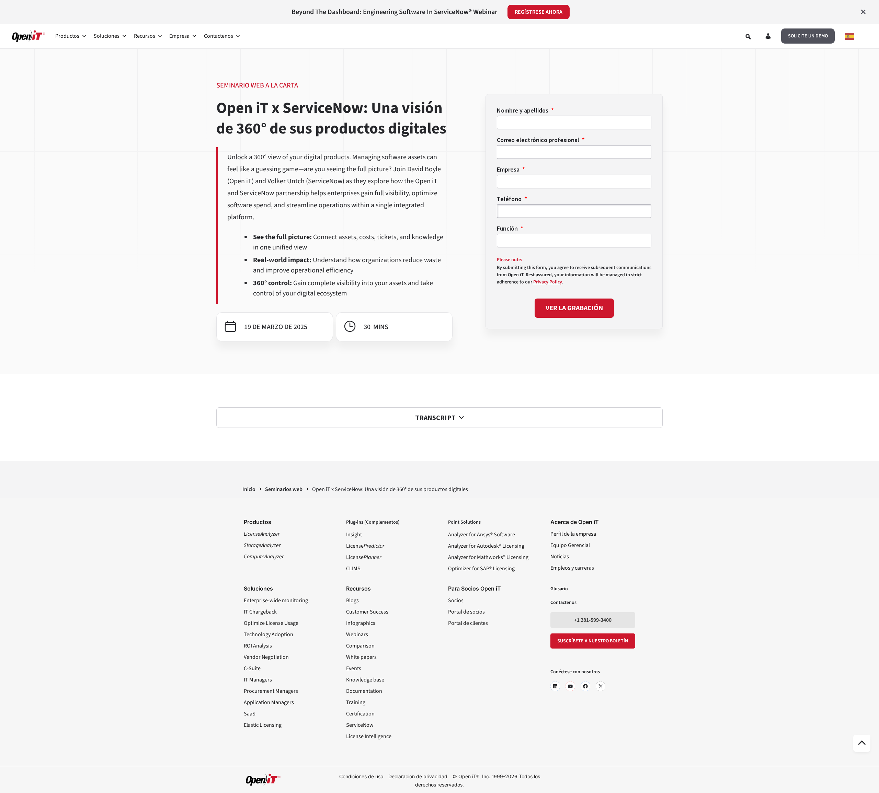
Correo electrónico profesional (539, 140)
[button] (808, 36)
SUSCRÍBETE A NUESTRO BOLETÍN (592, 641)
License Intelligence (368, 736)
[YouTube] (570, 686)
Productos (67, 36)
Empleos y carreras (572, 568)
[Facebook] (585, 686)
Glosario (559, 588)
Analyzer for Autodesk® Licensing (486, 546)
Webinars (357, 634)
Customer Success (367, 612)
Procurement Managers (271, 691)
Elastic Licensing (263, 725)
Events (353, 668)
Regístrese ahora (538, 12)
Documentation (364, 691)
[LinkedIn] (555, 686)
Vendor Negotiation (266, 657)
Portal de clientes (468, 623)
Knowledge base (365, 680)
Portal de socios (466, 612)
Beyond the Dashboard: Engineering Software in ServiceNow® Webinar (394, 12)
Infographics (360, 623)
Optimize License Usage (271, 623)
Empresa (179, 36)
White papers (361, 657)
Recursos (144, 36)
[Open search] (748, 36)
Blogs (352, 600)
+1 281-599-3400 (593, 620)
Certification (360, 714)
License (365, 546)
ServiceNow (360, 725)
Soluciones (106, 36)
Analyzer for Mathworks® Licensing (488, 557)
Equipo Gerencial (570, 545)
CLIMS (353, 568)
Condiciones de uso (361, 776)
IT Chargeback (260, 612)
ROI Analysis (258, 646)
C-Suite (252, 668)
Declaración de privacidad (417, 776)
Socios (456, 600)
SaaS (249, 714)
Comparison (360, 646)
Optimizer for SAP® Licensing (481, 568)
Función (508, 228)
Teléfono (510, 199)
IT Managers (258, 680)
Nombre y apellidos (523, 110)
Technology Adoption (268, 634)
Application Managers (269, 702)
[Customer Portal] (768, 37)
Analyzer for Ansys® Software (481, 534)
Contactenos (218, 36)
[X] (600, 686)
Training (355, 702)
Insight (354, 534)
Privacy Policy (547, 282)
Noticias (559, 556)
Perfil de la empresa (573, 534)
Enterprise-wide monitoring (276, 600)
